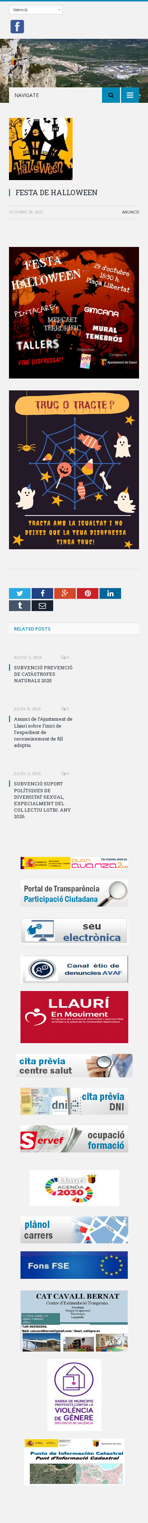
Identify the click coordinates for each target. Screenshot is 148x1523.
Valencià (20, 10)
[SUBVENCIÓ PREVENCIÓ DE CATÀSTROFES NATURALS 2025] (41, 652)
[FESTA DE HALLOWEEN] (74, 150)
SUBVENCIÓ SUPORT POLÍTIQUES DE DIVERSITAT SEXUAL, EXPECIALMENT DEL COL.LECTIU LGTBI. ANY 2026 (42, 800)
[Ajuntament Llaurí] (74, 60)
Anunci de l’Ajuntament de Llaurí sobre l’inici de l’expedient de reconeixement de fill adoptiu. (43, 732)
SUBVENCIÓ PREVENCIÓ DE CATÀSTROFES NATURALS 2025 (43, 674)
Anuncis (130, 212)
